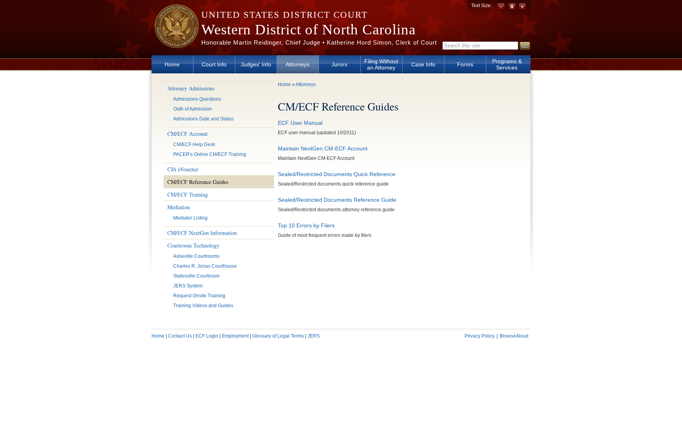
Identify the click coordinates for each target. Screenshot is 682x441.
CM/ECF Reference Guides (197, 182)
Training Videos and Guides (203, 305)
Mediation (178, 207)
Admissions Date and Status (203, 119)
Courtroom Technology (193, 245)
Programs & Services (507, 64)
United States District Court (284, 15)
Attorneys (297, 64)
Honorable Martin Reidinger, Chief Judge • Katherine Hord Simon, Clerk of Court (319, 42)
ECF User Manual (300, 123)
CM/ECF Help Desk (194, 144)
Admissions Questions (197, 99)
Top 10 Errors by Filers (306, 225)
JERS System (187, 286)
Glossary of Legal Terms (278, 336)
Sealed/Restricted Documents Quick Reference (336, 174)
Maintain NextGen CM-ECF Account (322, 148)
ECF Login (206, 336)
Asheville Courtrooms (196, 256)
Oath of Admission (192, 109)
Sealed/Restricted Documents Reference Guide (337, 200)
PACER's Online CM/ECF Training (209, 154)
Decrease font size (502, 7)
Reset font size (512, 7)
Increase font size (522, 7)
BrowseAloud (514, 336)
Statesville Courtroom (196, 276)
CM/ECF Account (187, 133)
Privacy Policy (480, 336)
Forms (465, 64)
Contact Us (180, 336)
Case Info (423, 64)
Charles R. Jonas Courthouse (205, 266)
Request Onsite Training (199, 295)
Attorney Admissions (190, 88)
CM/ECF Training (187, 194)
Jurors (339, 64)
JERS (313, 336)
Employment (235, 336)
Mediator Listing (190, 218)
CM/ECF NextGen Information (202, 232)
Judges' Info (256, 64)
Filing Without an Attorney (381, 64)
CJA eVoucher (183, 169)
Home (172, 64)
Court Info (214, 64)
